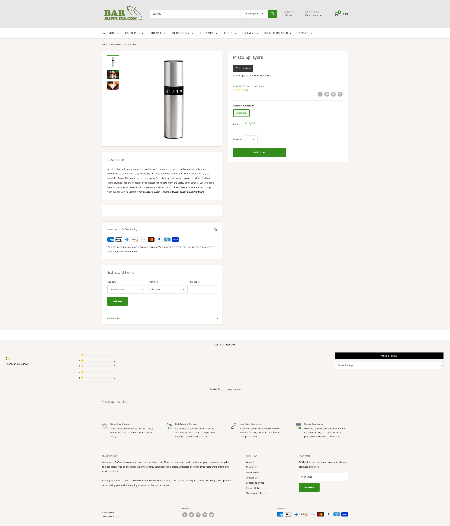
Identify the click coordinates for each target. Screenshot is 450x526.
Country (111, 282)
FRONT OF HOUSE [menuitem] (181, 33)
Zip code (194, 282)
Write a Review (389, 356)
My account (312, 15)
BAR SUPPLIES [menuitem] (132, 33)
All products (116, 44)
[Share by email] (340, 94)
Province (153, 282)
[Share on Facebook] (320, 94)
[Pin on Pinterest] (326, 94)
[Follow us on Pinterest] (204, 514)
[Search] (272, 14)
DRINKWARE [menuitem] (156, 33)
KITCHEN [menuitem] (228, 33)
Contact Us (252, 478)
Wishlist (250, 462)
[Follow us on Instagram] (198, 514)
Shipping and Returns (257, 493)
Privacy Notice (253, 488)
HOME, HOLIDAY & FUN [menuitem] (276, 33)
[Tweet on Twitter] (333, 94)
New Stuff (251, 467)
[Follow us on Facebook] (184, 514)
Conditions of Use (255, 483)
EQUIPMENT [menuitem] (248, 33)
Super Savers (253, 472)
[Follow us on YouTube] (211, 514)
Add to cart (259, 152)
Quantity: (238, 139)
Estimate (117, 301)
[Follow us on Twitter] (191, 514)
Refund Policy (114, 318)
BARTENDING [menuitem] (108, 33)
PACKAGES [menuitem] (303, 33)
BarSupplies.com (241, 86)
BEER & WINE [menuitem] (207, 33)
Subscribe (309, 487)
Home (104, 44)
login (242, 75)
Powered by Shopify (111, 516)
